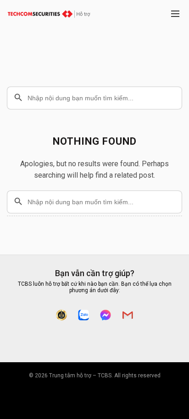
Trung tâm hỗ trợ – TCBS (80, 375)
